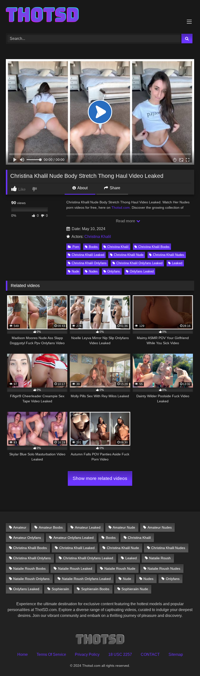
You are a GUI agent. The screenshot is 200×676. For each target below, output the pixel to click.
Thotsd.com (120, 207)
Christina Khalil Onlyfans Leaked (139, 263)
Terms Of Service (51, 654)
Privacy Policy (87, 654)
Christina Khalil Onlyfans (89, 263)
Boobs (93, 247)
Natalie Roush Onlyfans (31, 579)
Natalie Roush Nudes (164, 568)
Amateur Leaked (87, 527)
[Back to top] (185, 661)
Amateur (19, 527)
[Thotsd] (100, 15)
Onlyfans (113, 271)
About (82, 188)
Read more (126, 221)
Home (22, 654)
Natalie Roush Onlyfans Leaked (86, 579)
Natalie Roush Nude (119, 568)
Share (114, 188)
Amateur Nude (124, 527)
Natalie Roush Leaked (75, 568)
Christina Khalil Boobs (154, 247)
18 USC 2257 (120, 654)
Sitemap (176, 654)
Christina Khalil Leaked (88, 255)
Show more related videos (100, 478)
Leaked (177, 263)
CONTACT (150, 654)
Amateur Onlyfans (27, 538)
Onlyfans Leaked (142, 271)
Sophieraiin (60, 589)
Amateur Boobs (51, 527)
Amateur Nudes (160, 527)
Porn (75, 247)
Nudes (93, 271)
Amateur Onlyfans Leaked (73, 538)
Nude (75, 271)
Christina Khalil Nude (128, 255)
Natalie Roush (160, 558)
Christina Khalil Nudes (168, 255)
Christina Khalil (97, 236)
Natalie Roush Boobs (29, 568)
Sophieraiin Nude (134, 589)
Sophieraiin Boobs (95, 589)
